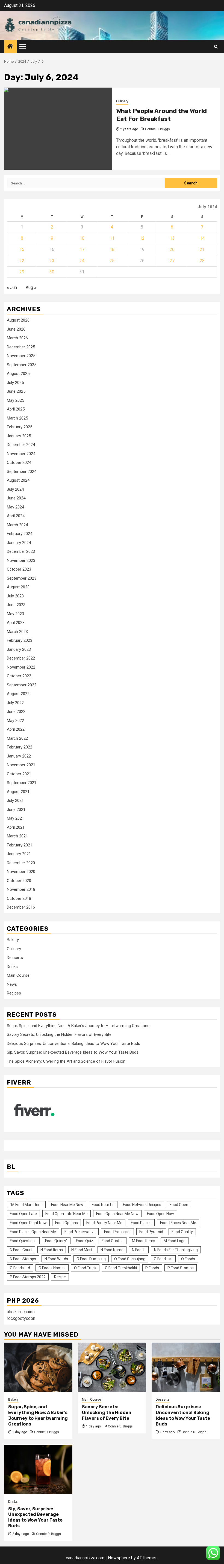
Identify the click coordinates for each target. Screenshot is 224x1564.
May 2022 (15, 720)
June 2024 (16, 498)
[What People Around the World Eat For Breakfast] (58, 129)
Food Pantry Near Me (104, 1223)
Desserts (15, 957)
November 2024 (21, 453)
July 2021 (15, 800)
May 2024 (15, 507)
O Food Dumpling (91, 1259)
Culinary (122, 101)
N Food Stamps (23, 1259)
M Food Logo (174, 1241)
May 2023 (15, 613)
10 (81, 238)
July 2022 (15, 702)
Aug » (31, 287)
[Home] (10, 47)
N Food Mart (81, 1250)
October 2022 (19, 675)
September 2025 (21, 364)
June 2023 (16, 604)
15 (21, 249)
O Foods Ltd (20, 1268)
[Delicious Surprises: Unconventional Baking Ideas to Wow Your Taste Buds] (186, 1367)
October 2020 (19, 880)
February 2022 (19, 747)
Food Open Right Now (28, 1223)
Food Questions (23, 1241)
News (12, 984)
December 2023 (21, 551)
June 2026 (16, 329)
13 (172, 238)
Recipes (14, 993)
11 (112, 238)
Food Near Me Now (67, 1204)
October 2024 (19, 462)
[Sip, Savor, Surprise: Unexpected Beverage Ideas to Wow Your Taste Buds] (38, 1469)
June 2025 (16, 391)
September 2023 (21, 578)
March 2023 (17, 631)
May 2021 (15, 818)
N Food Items (51, 1250)
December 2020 (21, 862)
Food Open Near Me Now (117, 1214)
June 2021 (16, 809)
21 (202, 249)
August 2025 (18, 373)
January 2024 (19, 542)
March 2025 (17, 418)
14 (202, 238)
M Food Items (143, 1241)
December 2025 (21, 347)
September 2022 (21, 685)
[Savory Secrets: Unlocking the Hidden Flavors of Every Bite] (112, 1367)
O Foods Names (52, 1268)
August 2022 (18, 693)
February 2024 (19, 533)
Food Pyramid (151, 1232)
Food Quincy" (56, 1241)
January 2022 (19, 756)
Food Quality (182, 1232)
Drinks (12, 966)
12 (142, 238)
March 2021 (17, 836)
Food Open (179, 1204)
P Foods (152, 1268)
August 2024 (18, 480)
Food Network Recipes (142, 1204)
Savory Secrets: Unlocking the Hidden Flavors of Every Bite (59, 1034)
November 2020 (21, 871)
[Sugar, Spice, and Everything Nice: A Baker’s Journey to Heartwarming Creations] (38, 1367)
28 (202, 260)
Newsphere (119, 1557)
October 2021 (19, 773)
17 (81, 249)
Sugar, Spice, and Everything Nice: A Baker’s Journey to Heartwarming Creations (78, 1025)
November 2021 (21, 764)
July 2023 (15, 596)
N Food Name (112, 1250)
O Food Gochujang (129, 1259)
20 (172, 249)
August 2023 (18, 587)
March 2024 (17, 524)
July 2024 (15, 489)
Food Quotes (112, 1241)
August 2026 (18, 320)
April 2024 (16, 515)
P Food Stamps (180, 1268)
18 (112, 249)
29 (21, 271)
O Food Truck (85, 1268)
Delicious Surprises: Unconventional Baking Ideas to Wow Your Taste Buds (73, 1043)
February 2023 (19, 640)
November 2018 (21, 889)
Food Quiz (84, 1241)
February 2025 (19, 426)
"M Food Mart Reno (26, 1204)
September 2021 (21, 782)
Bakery (13, 939)
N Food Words (56, 1259)
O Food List (163, 1259)
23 (51, 260)
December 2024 (21, 444)
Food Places (141, 1223)
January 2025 (19, 435)
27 (172, 260)
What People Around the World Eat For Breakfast (161, 115)
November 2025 (21, 355)
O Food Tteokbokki (121, 1268)
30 (51, 271)
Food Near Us (103, 1204)
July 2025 (15, 382)
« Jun (12, 287)
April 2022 (16, 729)
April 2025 (16, 409)
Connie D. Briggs (157, 129)
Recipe (60, 1277)
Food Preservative (80, 1232)
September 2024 (21, 471)
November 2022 (21, 667)
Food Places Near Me (178, 1223)
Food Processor (117, 1232)
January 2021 (19, 853)
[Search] (216, 46)
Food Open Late (23, 1214)
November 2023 (21, 560)
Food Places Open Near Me (33, 1232)
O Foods (188, 1259)
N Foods (139, 1250)
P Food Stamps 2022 (28, 1277)
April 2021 (16, 827)
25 (112, 260)
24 (81, 260)
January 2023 (19, 649)
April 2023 (16, 622)
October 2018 (19, 898)
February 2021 (19, 845)
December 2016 (21, 907)
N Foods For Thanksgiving (176, 1250)
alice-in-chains (21, 1311)
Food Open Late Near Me (66, 1214)
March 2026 (17, 338)
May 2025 (15, 400)
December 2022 (21, 658)
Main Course (18, 975)
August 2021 (18, 791)
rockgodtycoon (21, 1318)
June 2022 (16, 711)
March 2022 (17, 738)
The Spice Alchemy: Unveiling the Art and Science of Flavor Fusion (66, 1061)
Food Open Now (160, 1214)
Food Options (66, 1223)
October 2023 (19, 569)
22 (21, 260)
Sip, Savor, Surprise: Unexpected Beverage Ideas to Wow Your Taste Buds (72, 1052)
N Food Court (21, 1250)
